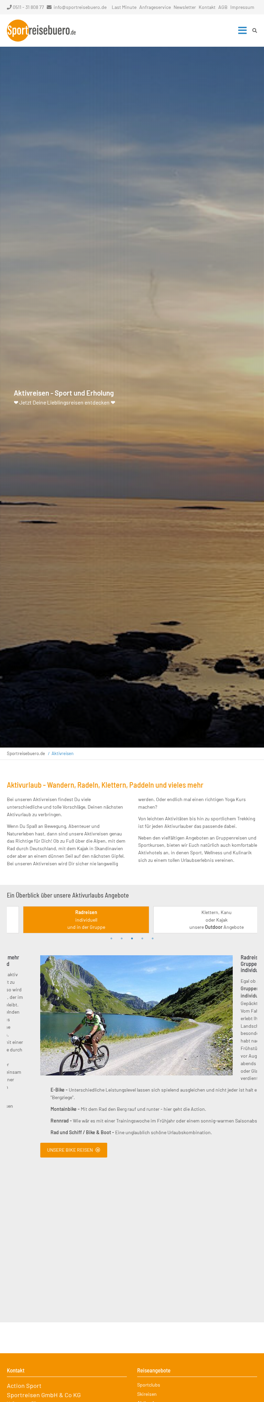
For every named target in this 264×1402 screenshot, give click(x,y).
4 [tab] (142, 938)
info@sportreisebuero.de (80, 7)
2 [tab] (121, 938)
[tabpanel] (67, 919)
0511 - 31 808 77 (28, 7)
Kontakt (207, 7)
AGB (223, 7)
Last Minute (124, 7)
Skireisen (147, 1394)
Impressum (242, 7)
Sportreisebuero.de (26, 753)
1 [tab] (111, 938)
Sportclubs (148, 1385)
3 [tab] (132, 938)
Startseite (41, 31)
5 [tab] (152, 938)
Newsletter (185, 7)
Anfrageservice (155, 7)
